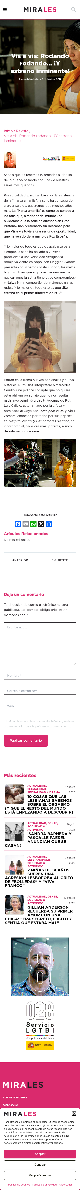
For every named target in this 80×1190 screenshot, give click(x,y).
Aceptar (40, 1154)
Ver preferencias (40, 1175)
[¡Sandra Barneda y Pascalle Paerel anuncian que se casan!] (14, 831)
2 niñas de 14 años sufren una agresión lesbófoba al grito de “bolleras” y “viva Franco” (39, 878)
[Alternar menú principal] (5, 9)
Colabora (10, 1105)
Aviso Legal (65, 1184)
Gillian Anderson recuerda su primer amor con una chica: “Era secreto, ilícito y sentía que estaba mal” (39, 915)
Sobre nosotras (15, 1097)
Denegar (40, 1164)
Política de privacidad (44, 1184)
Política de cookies (19, 1184)
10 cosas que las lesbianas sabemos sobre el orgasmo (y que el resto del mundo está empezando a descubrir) (39, 804)
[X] (41, 524)
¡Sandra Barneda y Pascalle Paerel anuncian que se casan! (38, 840)
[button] (74, 1114)
